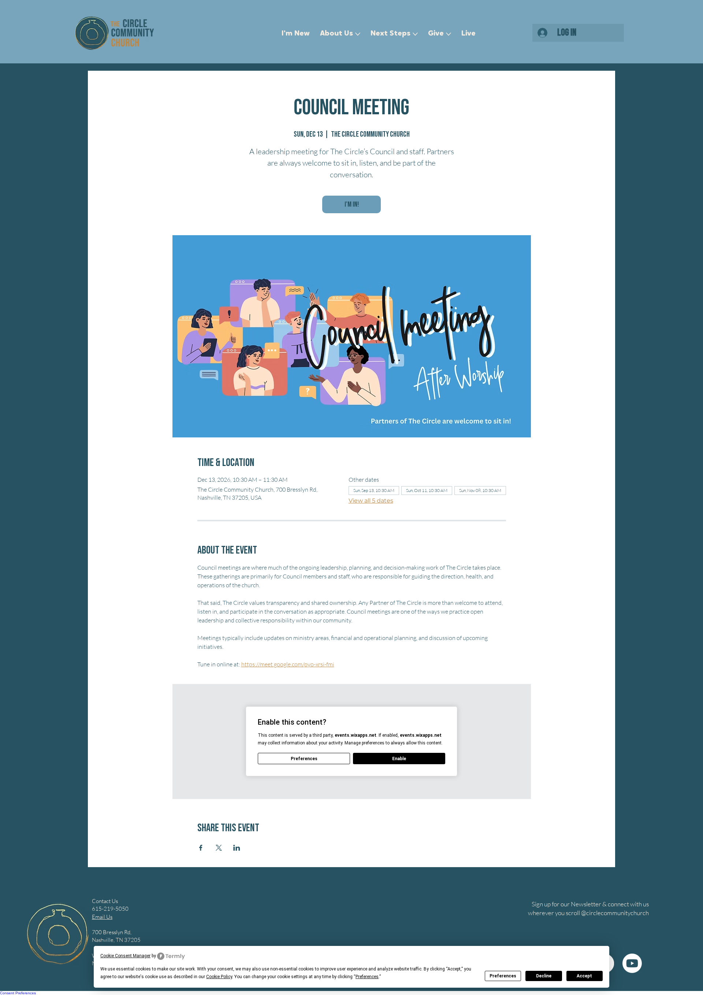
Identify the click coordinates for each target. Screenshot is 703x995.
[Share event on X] (218, 848)
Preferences (503, 976)
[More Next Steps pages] (415, 34)
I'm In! (352, 204)
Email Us (102, 916)
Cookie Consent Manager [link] (125, 955)
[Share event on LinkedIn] (236, 848)
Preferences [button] (367, 976)
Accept (584, 976)
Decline (543, 976)
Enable (399, 758)
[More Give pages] (448, 34)
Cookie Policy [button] (219, 976)
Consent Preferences (18, 993)
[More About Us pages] (357, 34)
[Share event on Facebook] (200, 848)
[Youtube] (632, 963)
